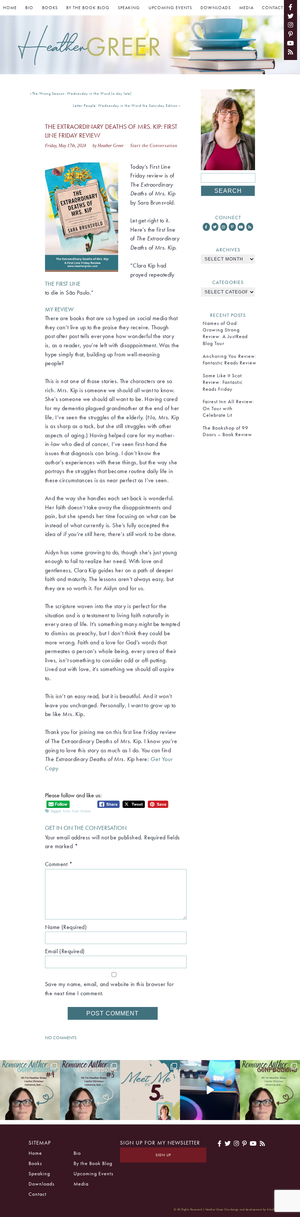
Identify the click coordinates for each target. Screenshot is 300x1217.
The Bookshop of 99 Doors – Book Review (227, 431)
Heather (89, 46)
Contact (272, 8)
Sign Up (163, 1155)
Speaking (129, 8)
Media (246, 8)
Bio (29, 8)
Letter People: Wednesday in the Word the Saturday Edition (125, 105)
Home (10, 8)
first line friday (77, 811)
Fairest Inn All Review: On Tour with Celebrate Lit (228, 408)
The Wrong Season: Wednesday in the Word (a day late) (82, 93)
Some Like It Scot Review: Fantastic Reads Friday (223, 382)
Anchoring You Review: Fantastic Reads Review (229, 359)
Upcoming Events (170, 8)
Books (50, 8)
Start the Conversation (153, 145)
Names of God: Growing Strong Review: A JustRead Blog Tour (225, 333)
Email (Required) (65, 951)
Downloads (215, 8)
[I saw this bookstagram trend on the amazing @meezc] (150, 1090)
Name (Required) (66, 927)
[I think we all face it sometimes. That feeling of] (90, 1090)
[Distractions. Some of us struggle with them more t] (270, 1090)
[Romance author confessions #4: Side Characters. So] (30, 1090)
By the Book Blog (87, 8)
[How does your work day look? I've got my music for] (210, 1090)
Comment (59, 864)
